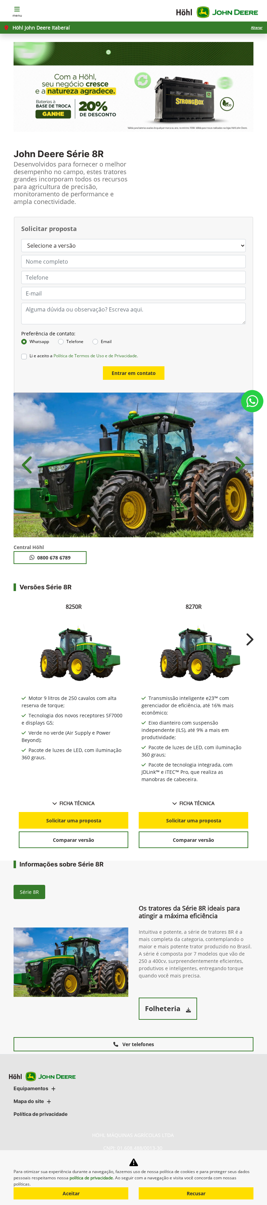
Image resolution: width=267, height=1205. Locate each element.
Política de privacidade (40, 1114)
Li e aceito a (84, 356)
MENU (17, 15)
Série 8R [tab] (29, 892)
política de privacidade (91, 1178)
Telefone (74, 341)
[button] (28, 465)
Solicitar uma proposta (73, 820)
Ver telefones (137, 1044)
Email (106, 341)
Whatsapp (39, 341)
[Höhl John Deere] (217, 12)
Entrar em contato (134, 373)
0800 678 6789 (54, 557)
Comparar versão (73, 840)
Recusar (196, 1193)
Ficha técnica (77, 803)
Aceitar (71, 1193)
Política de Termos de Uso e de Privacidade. (96, 356)
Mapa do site (29, 1101)
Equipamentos (31, 1088)
